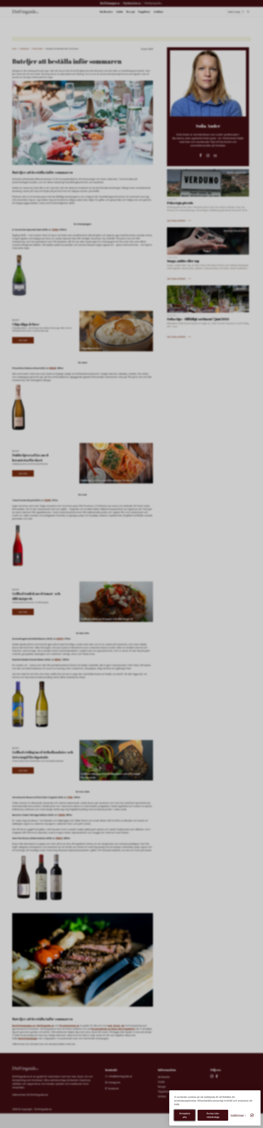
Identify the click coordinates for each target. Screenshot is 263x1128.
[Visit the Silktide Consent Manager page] (252, 1115)
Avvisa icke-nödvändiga (212, 1115)
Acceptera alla (184, 1115)
